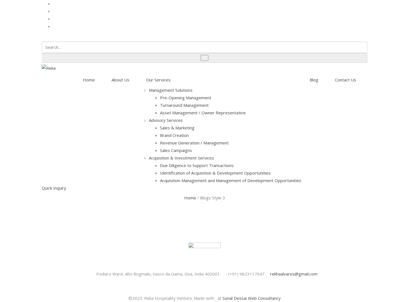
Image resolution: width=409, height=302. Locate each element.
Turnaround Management (184, 105)
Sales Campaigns (176, 150)
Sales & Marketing (177, 128)
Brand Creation (174, 135)
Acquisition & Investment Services (181, 158)
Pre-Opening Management (185, 97)
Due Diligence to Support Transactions (197, 165)
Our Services (158, 80)
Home (89, 80)
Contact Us (345, 80)
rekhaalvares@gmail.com (293, 274)
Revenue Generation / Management (194, 143)
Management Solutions (171, 90)
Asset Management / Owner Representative (203, 112)
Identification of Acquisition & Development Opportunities (215, 173)
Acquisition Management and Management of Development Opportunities (230, 180)
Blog (314, 80)
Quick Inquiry (54, 188)
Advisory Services (166, 120)
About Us (120, 80)
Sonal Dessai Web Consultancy (252, 298)
